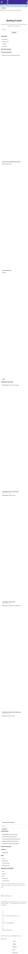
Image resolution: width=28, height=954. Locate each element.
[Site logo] (12, 1)
